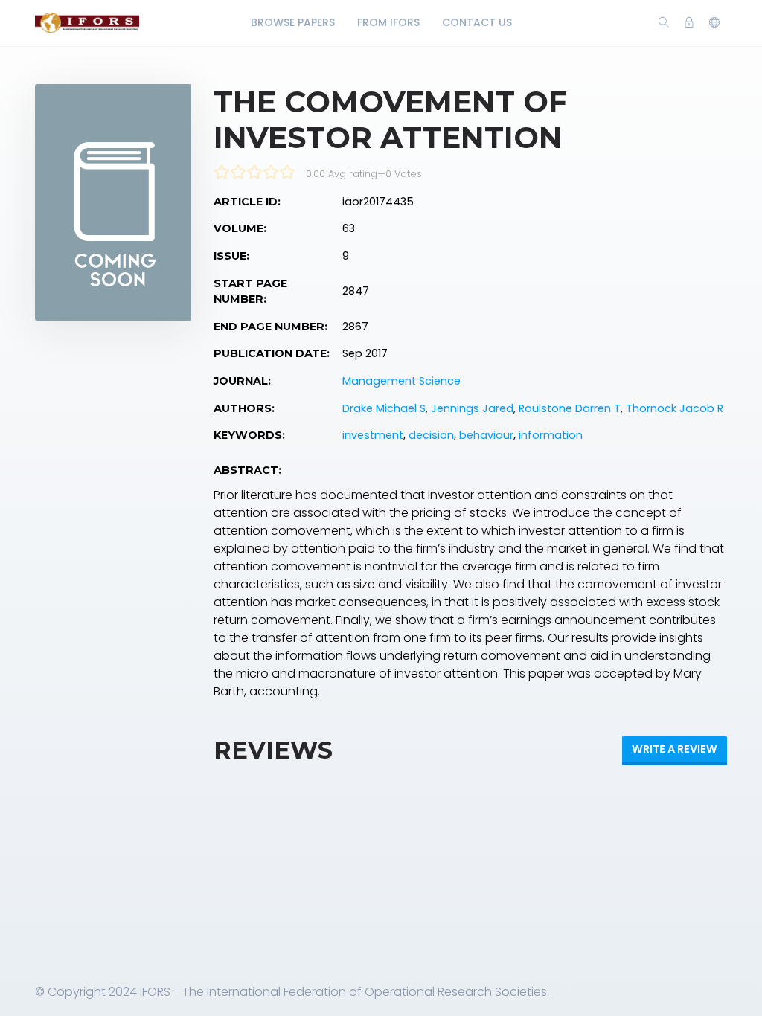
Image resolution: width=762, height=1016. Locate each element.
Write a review (674, 749)
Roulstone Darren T (570, 408)
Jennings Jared (472, 408)
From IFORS (388, 22)
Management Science (401, 380)
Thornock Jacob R (674, 408)
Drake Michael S (384, 408)
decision (431, 435)
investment (372, 435)
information (551, 435)
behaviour (486, 435)
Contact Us (477, 22)
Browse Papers (293, 22)
